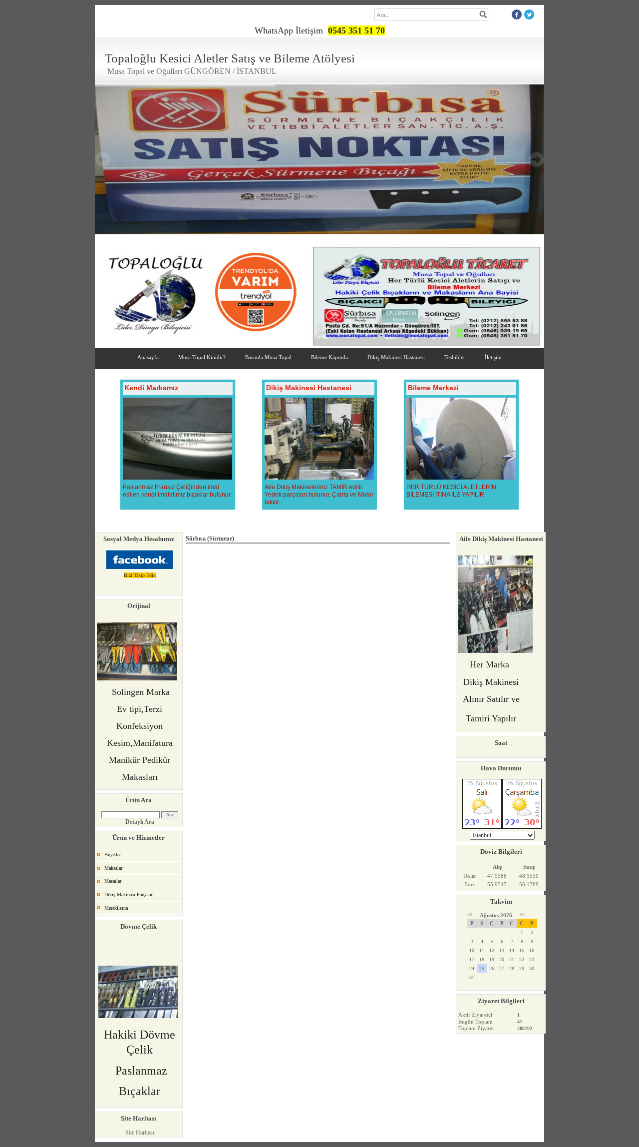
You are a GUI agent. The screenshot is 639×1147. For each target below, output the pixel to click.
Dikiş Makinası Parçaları (129, 894)
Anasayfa (148, 357)
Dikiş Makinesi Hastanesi (396, 357)
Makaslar (113, 868)
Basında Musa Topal (268, 357)
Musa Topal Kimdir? (202, 357)
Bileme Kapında (329, 357)
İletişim (493, 357)
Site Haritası (139, 1132)
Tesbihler (454, 357)
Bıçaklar (112, 854)
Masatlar (112, 881)
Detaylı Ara (139, 821)
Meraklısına (116, 908)
